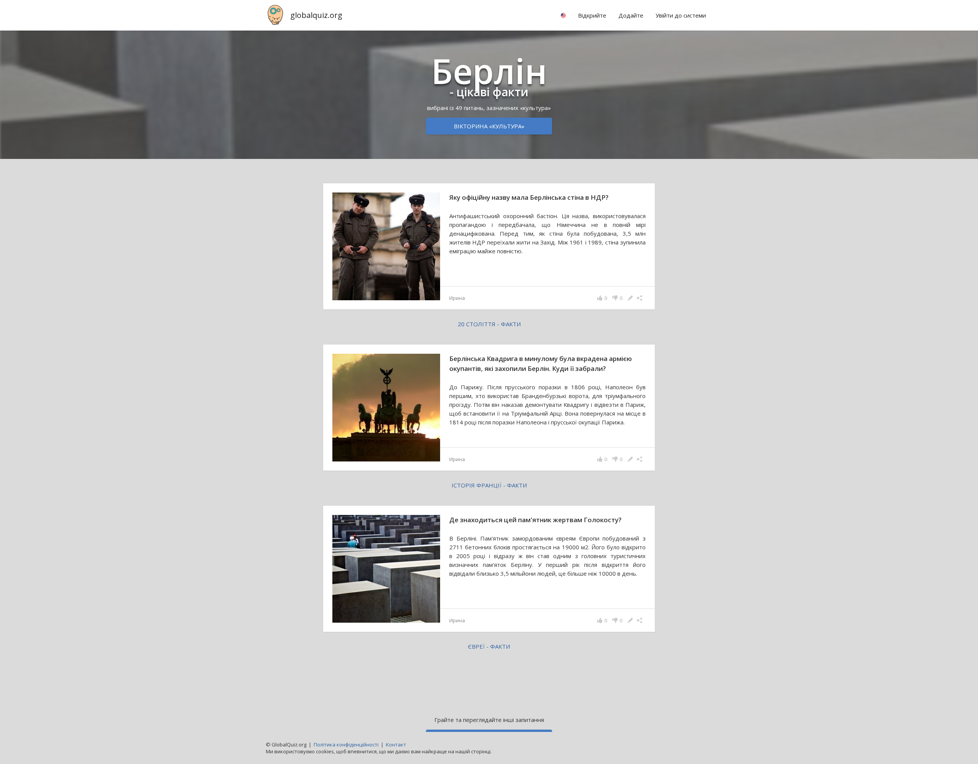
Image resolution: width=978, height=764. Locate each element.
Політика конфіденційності (346, 744)
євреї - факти (489, 646)
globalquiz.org (316, 15)
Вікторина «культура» (489, 126)
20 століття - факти (489, 324)
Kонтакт (396, 744)
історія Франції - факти (489, 485)
